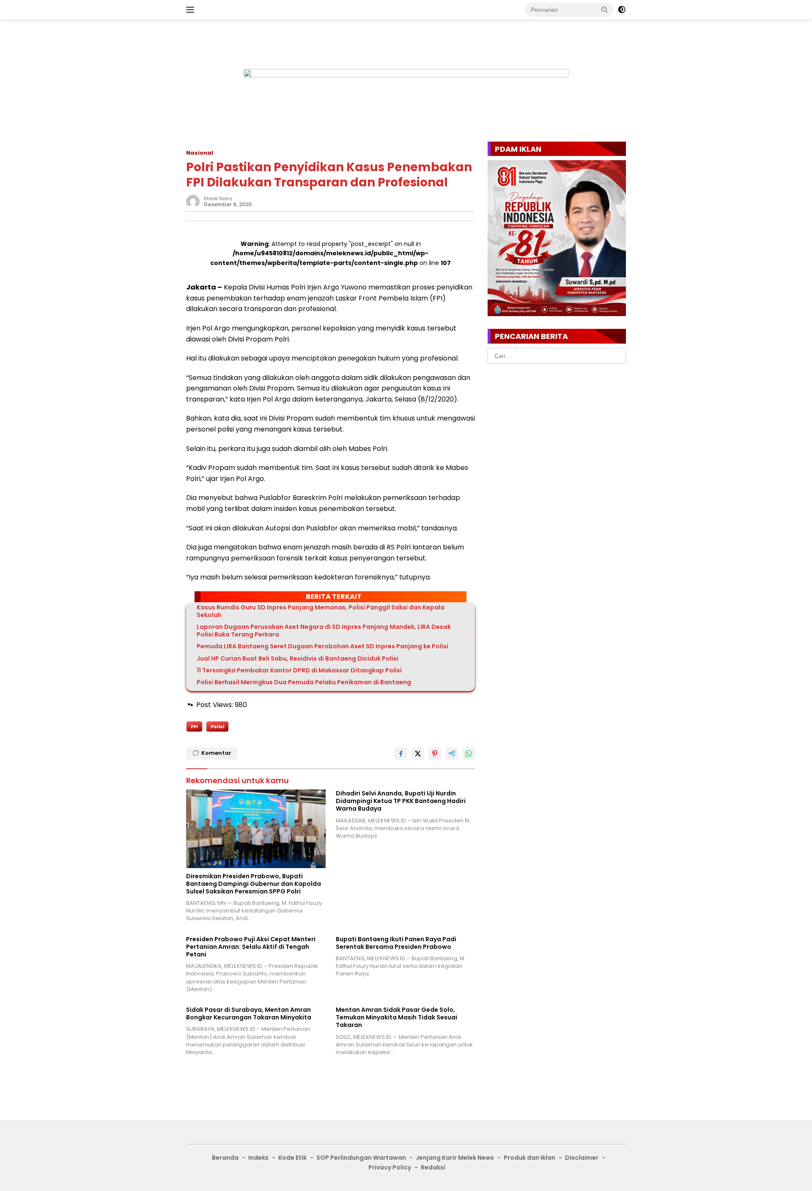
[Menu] (192, 10)
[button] (604, 9)
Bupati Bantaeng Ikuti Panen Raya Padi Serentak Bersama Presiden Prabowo (396, 943)
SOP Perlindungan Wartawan (361, 1157)
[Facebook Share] (401, 753)
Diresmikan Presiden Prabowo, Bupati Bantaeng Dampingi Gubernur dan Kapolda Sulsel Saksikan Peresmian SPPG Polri (253, 884)
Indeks (258, 1157)
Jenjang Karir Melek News (455, 1157)
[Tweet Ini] (417, 753)
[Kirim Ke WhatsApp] (468, 753)
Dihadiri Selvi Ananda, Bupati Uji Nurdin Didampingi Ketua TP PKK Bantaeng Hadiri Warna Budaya (401, 801)
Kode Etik (292, 1157)
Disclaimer (581, 1157)
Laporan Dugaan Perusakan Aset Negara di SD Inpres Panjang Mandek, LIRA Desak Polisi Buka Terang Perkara (324, 630)
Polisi (217, 726)
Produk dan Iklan (529, 1157)
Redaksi (433, 1167)
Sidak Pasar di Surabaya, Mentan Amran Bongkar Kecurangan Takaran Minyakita (248, 1013)
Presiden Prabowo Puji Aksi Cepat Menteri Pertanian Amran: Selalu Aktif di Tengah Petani (250, 947)
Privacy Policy (389, 1167)
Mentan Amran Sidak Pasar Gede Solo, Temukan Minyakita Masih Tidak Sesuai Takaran (396, 1017)
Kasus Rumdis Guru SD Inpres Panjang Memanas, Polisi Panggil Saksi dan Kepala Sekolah (320, 611)
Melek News (218, 198)
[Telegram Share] (451, 753)
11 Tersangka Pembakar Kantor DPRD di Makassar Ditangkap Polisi (299, 670)
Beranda (225, 1157)
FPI (194, 726)
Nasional (199, 153)
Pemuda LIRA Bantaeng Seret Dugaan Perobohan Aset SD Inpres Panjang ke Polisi (322, 646)
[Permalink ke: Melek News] (193, 201)
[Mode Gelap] (621, 10)
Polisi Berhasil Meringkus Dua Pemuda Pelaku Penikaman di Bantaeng (304, 682)
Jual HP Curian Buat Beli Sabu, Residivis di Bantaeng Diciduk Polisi (297, 658)
